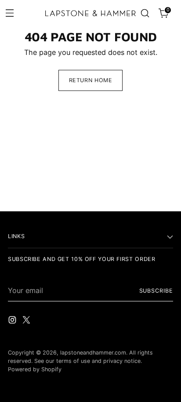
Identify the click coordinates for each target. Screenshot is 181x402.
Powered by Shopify (35, 369)
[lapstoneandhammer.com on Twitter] (27, 321)
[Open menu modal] (9, 13)
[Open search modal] (145, 13)
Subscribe (156, 290)
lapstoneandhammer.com (93, 352)
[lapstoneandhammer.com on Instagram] (13, 321)
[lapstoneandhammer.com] (90, 13)
